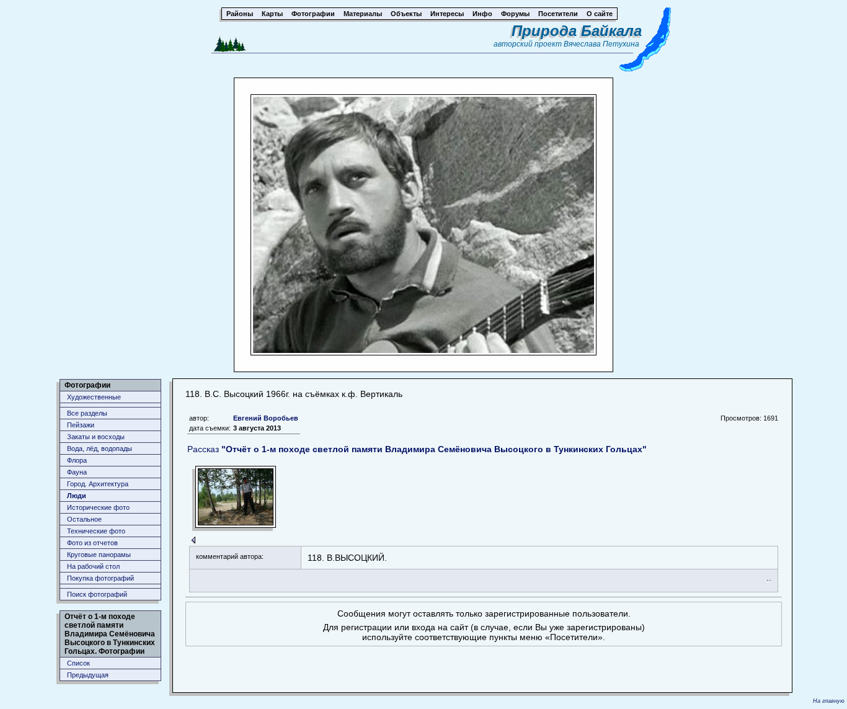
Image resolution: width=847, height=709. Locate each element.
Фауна (77, 472)
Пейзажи (80, 425)
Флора (77, 460)
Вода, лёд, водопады (99, 448)
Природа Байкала (577, 30)
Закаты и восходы (96, 436)
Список (78, 663)
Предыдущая (88, 675)
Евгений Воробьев (265, 418)
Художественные (94, 397)
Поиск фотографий (97, 594)
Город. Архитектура (97, 484)
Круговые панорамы (99, 554)
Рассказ (417, 449)
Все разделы (87, 413)
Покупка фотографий (100, 578)
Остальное (84, 519)
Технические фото (96, 531)
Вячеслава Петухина (601, 44)
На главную (829, 701)
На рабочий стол (93, 566)
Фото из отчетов (92, 542)
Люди (76, 495)
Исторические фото (98, 507)
